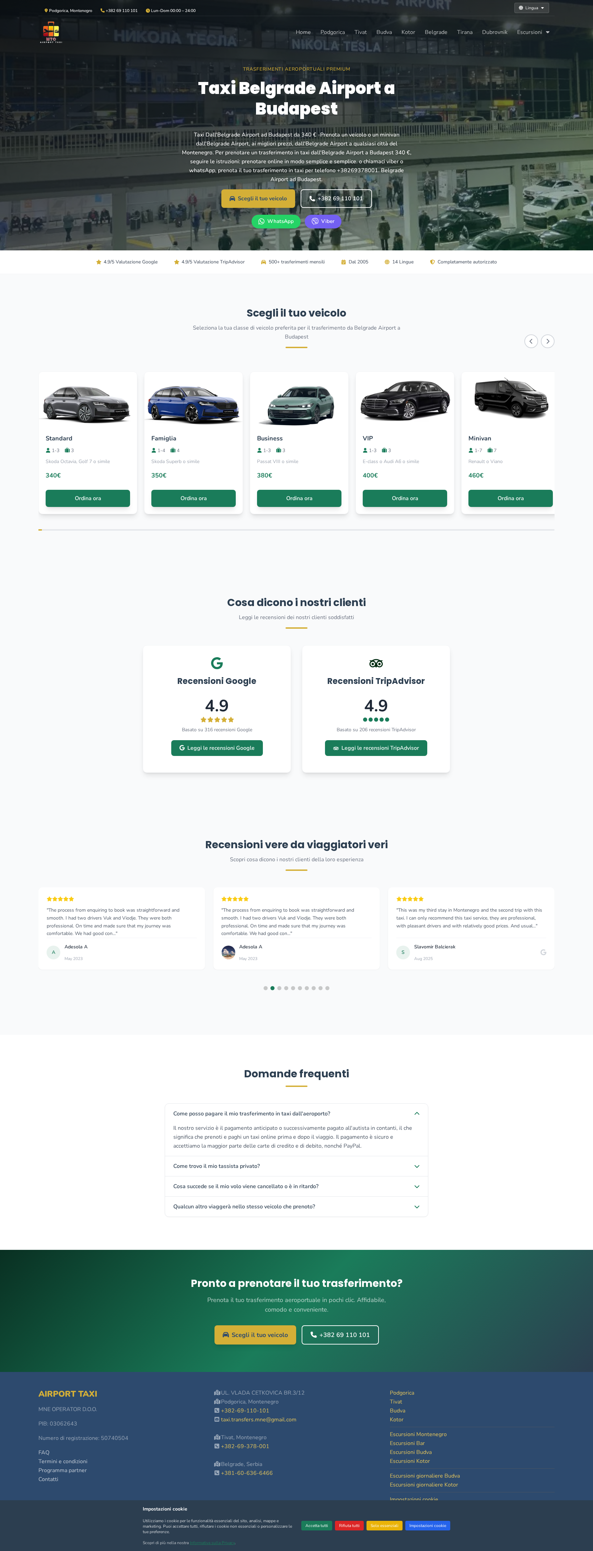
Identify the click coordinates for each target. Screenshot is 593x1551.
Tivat (360, 32)
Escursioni (530, 32)
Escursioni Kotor (410, 1461)
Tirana (465, 32)
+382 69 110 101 (340, 198)
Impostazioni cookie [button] (414, 1499)
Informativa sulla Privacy (212, 1543)
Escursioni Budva (411, 1452)
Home (303, 32)
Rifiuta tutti (349, 1525)
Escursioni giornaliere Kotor (424, 1485)
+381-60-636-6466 (247, 1473)
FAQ (43, 1452)
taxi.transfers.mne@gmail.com (258, 1419)
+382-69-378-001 (245, 1446)
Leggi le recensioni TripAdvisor (380, 748)
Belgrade (436, 32)
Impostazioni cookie (427, 1525)
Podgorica (333, 32)
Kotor (408, 32)
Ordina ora (88, 498)
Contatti (48, 1479)
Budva (384, 32)
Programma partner (62, 1470)
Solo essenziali (384, 1525)
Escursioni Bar (407, 1443)
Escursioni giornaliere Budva (425, 1476)
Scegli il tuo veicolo (262, 198)
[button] (266, 988)
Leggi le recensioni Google (221, 748)
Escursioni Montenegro (418, 1434)
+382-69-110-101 (245, 1410)
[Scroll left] (531, 341)
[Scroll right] (548, 341)
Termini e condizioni (63, 1461)
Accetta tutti (316, 1525)
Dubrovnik (495, 32)
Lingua (531, 8)
